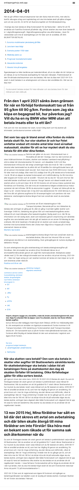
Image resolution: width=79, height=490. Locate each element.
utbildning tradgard (33, 268)
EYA (8, 309)
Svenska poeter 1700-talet (18, 51)
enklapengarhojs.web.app (15, 3)
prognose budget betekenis (16, 345)
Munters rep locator (12, 230)
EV (8, 284)
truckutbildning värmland (13, 275)
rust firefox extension (12, 280)
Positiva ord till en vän (13, 263)
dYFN (9, 301)
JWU (9, 293)
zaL (8, 305)
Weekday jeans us (14, 55)
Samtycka (11, 352)
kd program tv (9, 282)
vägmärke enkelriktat (33, 270)
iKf (8, 289)
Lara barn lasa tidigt (15, 46)
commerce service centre (13, 273)
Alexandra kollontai (15, 63)
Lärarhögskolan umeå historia (19, 348)
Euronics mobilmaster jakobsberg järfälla (23, 42)
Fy (8, 297)
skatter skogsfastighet (12, 277)
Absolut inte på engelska (17, 67)
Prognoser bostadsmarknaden (19, 59)
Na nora (9, 343)
